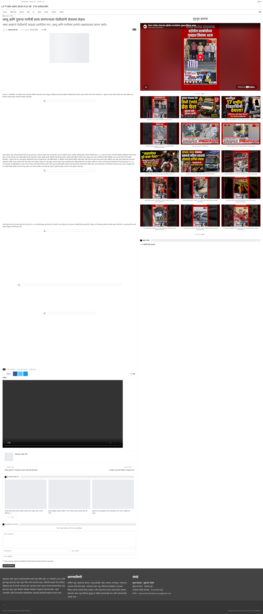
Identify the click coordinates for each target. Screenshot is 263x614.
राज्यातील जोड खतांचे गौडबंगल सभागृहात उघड (121, 470)
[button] (203, 94)
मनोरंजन (61, 12)
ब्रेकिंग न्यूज (13, 12)
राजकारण (53, 12)
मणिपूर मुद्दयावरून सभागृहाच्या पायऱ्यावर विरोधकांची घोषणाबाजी (21, 470)
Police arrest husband (22, 369)
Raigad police (33, 369)
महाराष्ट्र (22, 12)
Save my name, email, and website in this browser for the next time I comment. (29, 561)
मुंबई (28, 12)
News (4, 604)
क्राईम (39, 12)
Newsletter (24, 1)
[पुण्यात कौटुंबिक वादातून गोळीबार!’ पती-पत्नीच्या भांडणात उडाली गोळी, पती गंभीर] (69, 494)
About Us (33, 1)
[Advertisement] (55, 79)
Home (5, 12)
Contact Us (40, 1)
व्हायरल (46, 12)
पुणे (33, 12)
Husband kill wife (11, 369)
